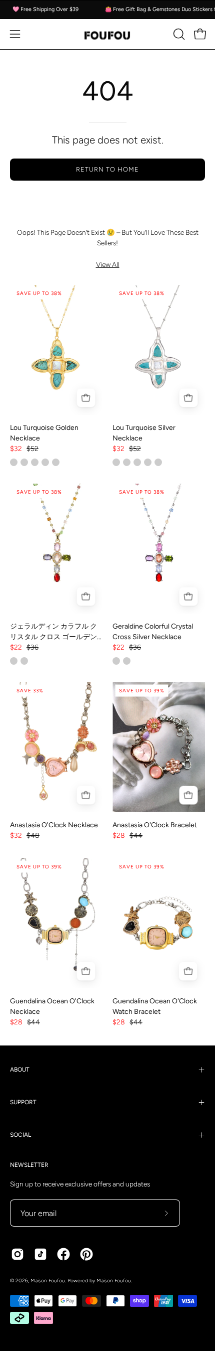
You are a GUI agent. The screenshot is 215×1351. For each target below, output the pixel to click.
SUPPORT (23, 1102)
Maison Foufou (47, 1280)
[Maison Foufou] (107, 34)
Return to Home (107, 169)
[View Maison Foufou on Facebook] (63, 1254)
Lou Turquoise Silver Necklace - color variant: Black (158, 462)
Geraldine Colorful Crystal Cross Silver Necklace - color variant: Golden (126, 661)
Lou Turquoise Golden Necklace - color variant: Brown (45, 462)
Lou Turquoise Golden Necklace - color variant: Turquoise (14, 462)
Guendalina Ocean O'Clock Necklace (52, 1006)
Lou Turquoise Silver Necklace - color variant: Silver (116, 462)
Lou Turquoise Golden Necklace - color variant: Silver (34, 462)
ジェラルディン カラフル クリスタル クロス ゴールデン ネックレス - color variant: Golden (14, 661)
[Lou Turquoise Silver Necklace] (158, 350)
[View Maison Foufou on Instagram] (17, 1254)
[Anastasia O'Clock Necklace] (56, 747)
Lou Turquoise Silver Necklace (144, 432)
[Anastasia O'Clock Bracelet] (158, 747)
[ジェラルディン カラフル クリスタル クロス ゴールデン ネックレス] (56, 549)
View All (108, 264)
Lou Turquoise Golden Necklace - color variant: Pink (24, 462)
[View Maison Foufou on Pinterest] (86, 1254)
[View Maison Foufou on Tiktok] (40, 1254)
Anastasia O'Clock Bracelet (154, 825)
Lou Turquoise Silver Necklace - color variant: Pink (126, 462)
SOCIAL (20, 1134)
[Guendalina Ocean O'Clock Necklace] (56, 923)
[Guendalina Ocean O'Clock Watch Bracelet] (158, 923)
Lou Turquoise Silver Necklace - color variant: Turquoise (137, 462)
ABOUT (20, 1069)
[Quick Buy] (85, 398)
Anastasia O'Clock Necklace (54, 825)
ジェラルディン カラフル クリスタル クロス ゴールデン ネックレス (53, 632)
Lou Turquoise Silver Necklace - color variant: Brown (148, 462)
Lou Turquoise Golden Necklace (44, 432)
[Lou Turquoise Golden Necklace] (56, 350)
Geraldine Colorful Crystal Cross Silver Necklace (152, 631)
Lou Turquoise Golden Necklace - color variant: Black (56, 462)
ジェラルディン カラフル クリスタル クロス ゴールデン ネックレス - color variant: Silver (24, 661)
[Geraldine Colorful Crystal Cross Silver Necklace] (158, 549)
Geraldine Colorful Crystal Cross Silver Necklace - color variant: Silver (116, 661)
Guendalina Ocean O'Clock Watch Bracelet (154, 1006)
